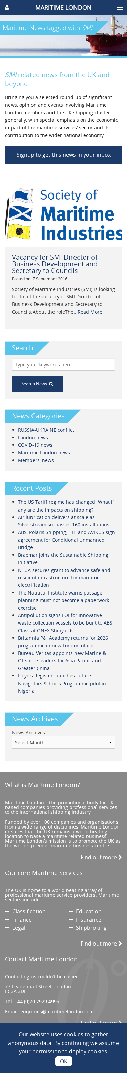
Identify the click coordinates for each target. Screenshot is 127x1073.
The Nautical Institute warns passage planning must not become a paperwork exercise (63, 600)
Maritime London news (44, 452)
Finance (20, 919)
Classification (27, 911)
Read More (90, 312)
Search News (35, 384)
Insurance (87, 919)
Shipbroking (90, 927)
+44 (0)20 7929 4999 (37, 1001)
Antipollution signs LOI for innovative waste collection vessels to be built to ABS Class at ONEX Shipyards (65, 623)
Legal (17, 927)
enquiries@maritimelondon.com (57, 1011)
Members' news (36, 460)
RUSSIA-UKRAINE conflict (46, 430)
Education (87, 911)
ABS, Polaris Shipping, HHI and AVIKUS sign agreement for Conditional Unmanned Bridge (66, 540)
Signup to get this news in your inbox (64, 154)
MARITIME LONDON (63, 7)
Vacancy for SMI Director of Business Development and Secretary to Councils (55, 264)
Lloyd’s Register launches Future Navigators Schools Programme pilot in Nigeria (62, 683)
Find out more (99, 857)
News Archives (28, 732)
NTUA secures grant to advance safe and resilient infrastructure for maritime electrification (64, 577)
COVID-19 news (35, 445)
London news (33, 437)
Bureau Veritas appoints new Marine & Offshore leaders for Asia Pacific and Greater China (62, 660)
